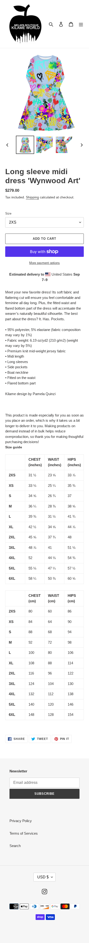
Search (15, 846)
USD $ (43, 877)
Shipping (32, 197)
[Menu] (81, 24)
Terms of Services (23, 833)
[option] (25, 144)
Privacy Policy (20, 821)
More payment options (44, 263)
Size (8, 213)
